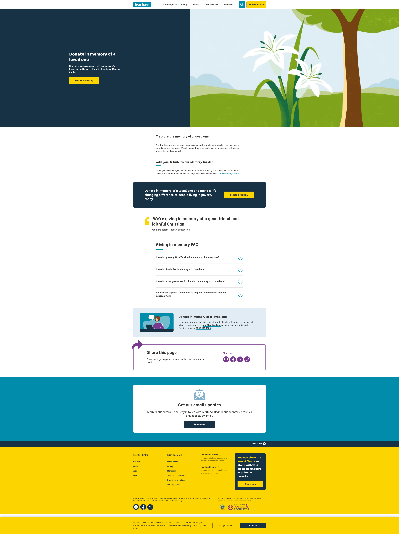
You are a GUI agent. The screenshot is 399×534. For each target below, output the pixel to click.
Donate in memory (84, 80)
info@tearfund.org (212, 325)
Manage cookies (225, 525)
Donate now (250, 484)
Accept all (253, 525)
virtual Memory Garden (228, 174)
